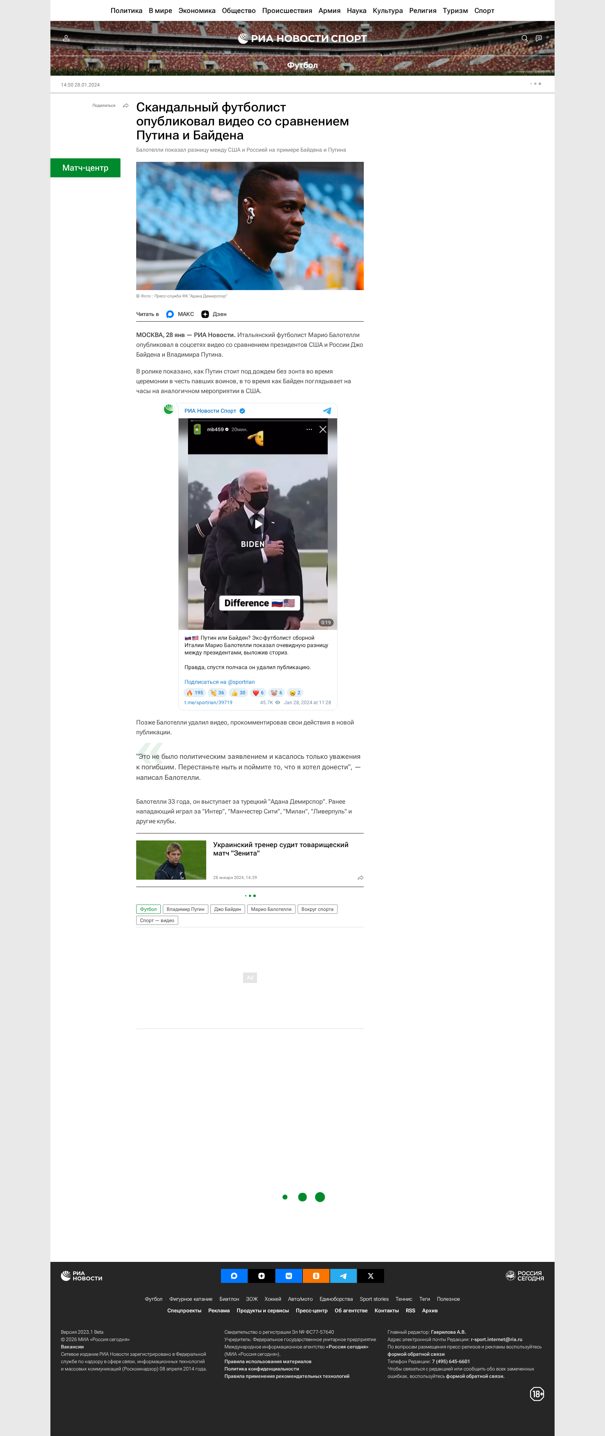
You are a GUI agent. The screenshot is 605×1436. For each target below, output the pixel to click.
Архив (430, 1310)
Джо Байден (227, 909)
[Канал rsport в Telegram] (343, 1276)
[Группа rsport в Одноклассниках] (316, 1276)
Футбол (148, 909)
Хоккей (273, 1299)
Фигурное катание (191, 1299)
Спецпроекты (184, 1310)
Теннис (404, 1299)
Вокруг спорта (317, 909)
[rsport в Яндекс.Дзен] (261, 1276)
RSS (410, 1310)
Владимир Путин (185, 909)
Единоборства (336, 1299)
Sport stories (374, 1299)
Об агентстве (351, 1310)
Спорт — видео (157, 920)
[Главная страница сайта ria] (279, 38)
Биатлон (229, 1299)
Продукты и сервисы (263, 1310)
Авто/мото (300, 1299)
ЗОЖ (252, 1299)
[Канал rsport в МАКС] (234, 1276)
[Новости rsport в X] (370, 1276)
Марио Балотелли (271, 909)
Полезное (448, 1299)
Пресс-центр (312, 1310)
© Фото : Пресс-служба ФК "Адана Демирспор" (181, 296)
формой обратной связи (416, 1354)
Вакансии (72, 1346)
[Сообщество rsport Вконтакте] (289, 1276)
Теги (424, 1299)
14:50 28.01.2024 (80, 85)
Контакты (387, 1310)
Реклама (219, 1310)
